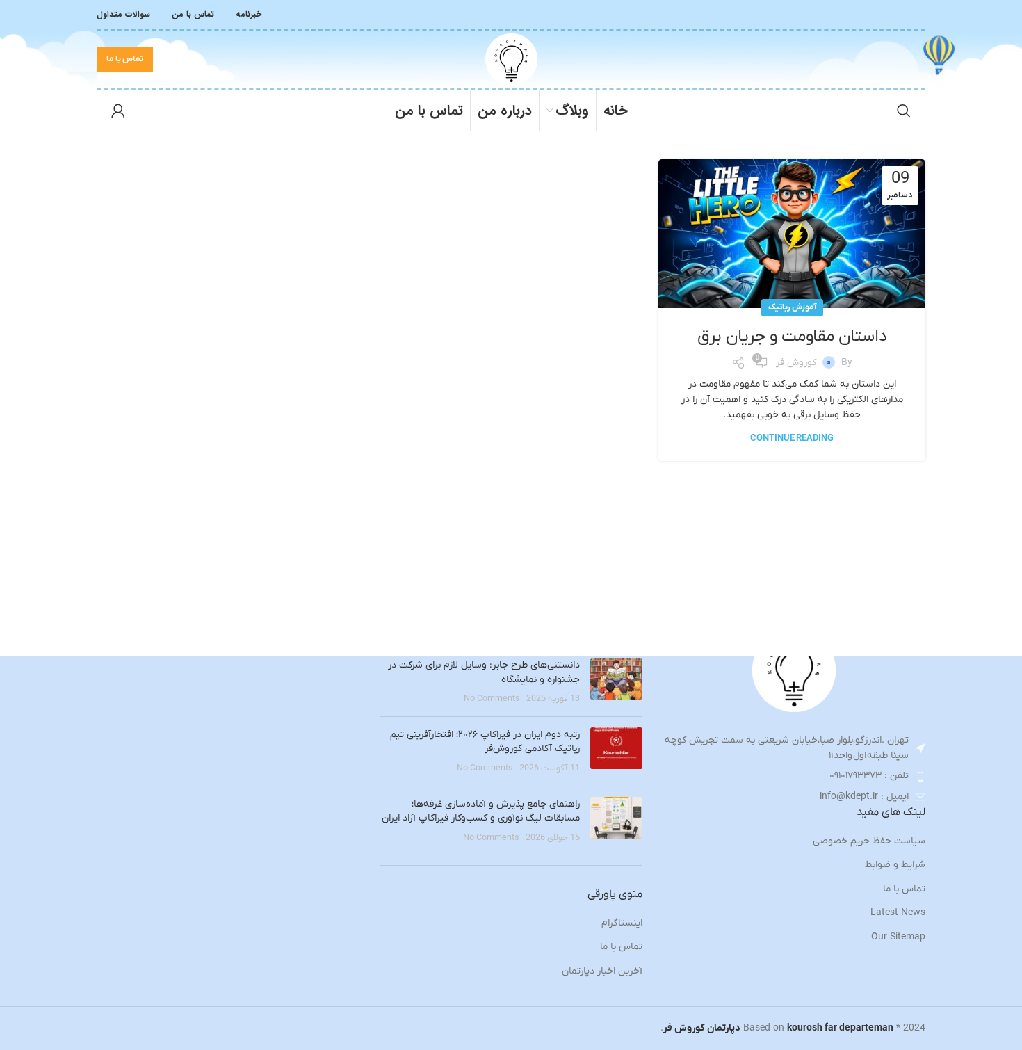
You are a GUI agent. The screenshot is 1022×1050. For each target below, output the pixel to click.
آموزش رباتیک (792, 307)
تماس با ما (124, 59)
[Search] (904, 110)
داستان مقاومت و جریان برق (792, 336)
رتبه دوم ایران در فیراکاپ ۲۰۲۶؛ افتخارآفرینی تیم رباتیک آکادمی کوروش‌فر (485, 742)
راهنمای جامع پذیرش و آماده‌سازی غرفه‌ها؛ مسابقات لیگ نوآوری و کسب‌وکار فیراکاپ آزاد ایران (481, 811)
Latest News (897, 912)
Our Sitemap (898, 937)
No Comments (492, 698)
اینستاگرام (621, 923)
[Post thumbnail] (616, 682)
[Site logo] (511, 58)
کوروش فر (796, 362)
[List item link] (794, 776)
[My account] (118, 110)
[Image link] (794, 670)
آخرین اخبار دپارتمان (602, 971)
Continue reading (792, 438)
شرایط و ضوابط (895, 864)
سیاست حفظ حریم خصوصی (869, 841)
